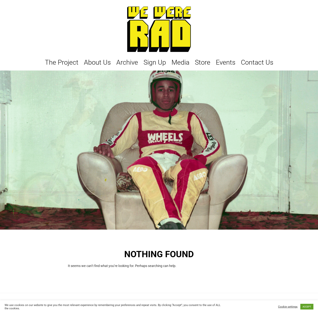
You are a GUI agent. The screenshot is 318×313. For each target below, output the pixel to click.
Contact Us (257, 62)
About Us (97, 62)
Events (225, 62)
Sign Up (155, 62)
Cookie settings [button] (288, 306)
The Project (61, 62)
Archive (127, 62)
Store (202, 62)
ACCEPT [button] (307, 306)
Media (180, 62)
